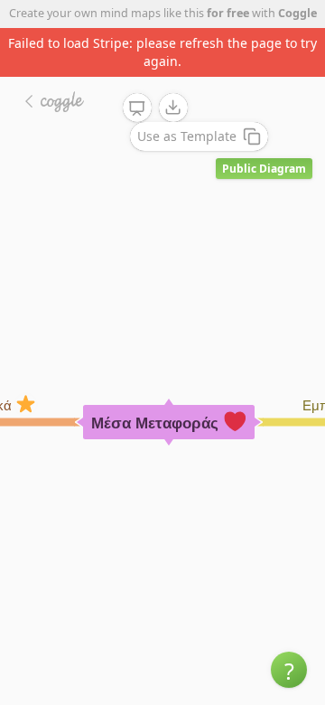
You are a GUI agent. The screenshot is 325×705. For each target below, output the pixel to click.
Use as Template (187, 136)
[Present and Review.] (137, 108)
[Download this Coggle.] (173, 107)
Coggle (297, 13)
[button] (289, 670)
